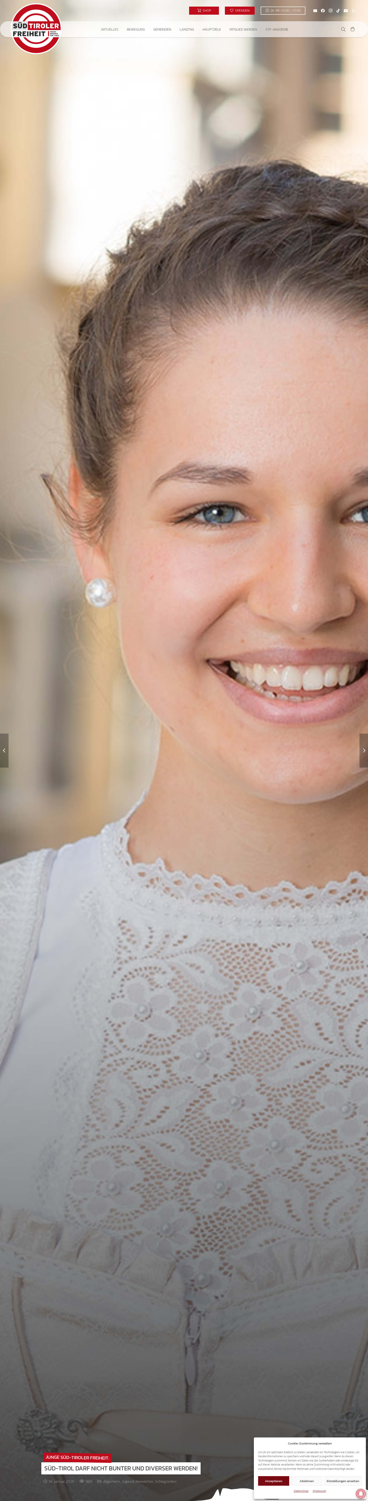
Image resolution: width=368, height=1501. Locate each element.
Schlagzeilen (165, 1481)
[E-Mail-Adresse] (315, 10)
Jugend (128, 1481)
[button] (121, 29)
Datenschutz (301, 1491)
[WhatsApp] (353, 10)
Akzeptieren (273, 1480)
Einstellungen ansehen (343, 1480)
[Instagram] (330, 10)
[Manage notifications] (361, 1494)
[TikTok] (338, 10)
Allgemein (111, 1481)
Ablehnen (307, 1480)
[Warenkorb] (352, 29)
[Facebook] (323, 10)
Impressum (319, 1491)
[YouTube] (346, 10)
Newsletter (144, 1481)
